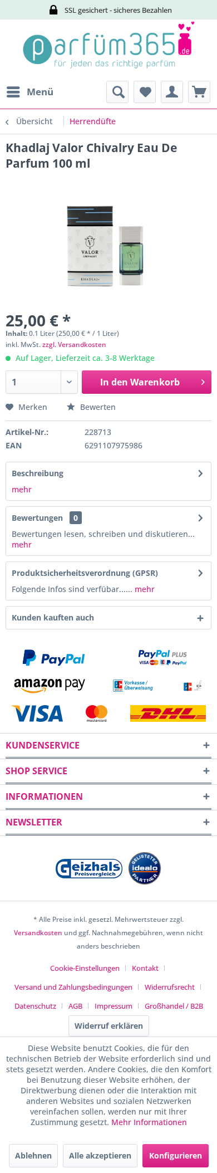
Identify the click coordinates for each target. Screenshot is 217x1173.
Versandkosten (38, 932)
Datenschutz (35, 1006)
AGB (75, 1006)
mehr (22, 489)
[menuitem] (29, 92)
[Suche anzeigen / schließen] (117, 92)
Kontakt (145, 968)
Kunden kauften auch (53, 617)
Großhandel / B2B (174, 1006)
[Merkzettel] (145, 92)
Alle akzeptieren (100, 1155)
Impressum (113, 1006)
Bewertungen (37, 517)
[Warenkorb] (199, 92)
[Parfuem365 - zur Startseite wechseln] (108, 50)
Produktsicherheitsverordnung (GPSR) (85, 573)
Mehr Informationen (149, 1122)
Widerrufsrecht (170, 987)
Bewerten (97, 407)
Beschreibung (37, 473)
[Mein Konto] (172, 92)
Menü (40, 91)
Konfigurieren (175, 1155)
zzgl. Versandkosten (74, 344)
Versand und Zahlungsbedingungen (73, 987)
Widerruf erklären (109, 1025)
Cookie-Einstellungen (85, 968)
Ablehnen (33, 1155)
